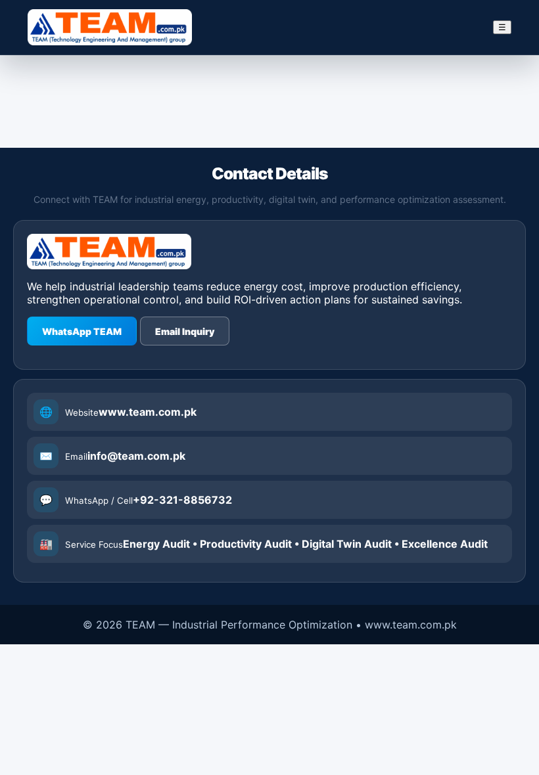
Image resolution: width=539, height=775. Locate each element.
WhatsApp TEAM (82, 331)
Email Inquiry (184, 331)
